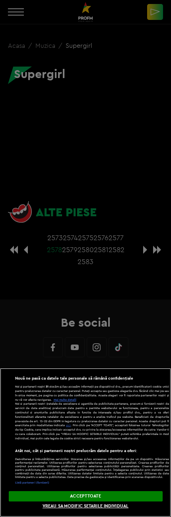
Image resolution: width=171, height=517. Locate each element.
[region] (85, 442)
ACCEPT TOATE (85, 496)
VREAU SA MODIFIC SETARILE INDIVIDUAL (85, 506)
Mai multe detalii (65, 399)
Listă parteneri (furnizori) (32, 482)
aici (68, 425)
